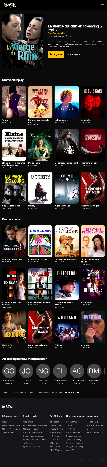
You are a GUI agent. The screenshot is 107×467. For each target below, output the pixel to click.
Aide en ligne (29, 422)
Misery (31, 206)
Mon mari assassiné (12, 259)
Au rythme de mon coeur (90, 260)
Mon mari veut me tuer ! (66, 163)
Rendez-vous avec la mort (38, 121)
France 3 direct (57, 429)
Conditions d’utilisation (33, 436)
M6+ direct (55, 436)
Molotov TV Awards (75, 443)
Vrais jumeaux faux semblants (11, 303)
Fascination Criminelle (39, 302)
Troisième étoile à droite (64, 303)
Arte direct (55, 439)
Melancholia (34, 163)
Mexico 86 (7, 345)
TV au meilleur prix (95, 432)
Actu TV (70, 450)
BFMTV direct (56, 450)
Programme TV (73, 422)
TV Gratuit (71, 429)
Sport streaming (73, 439)
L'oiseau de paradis (37, 259)
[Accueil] (9, 5)
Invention (85, 345)
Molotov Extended (95, 425)
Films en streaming (56, 36)
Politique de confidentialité (35, 425)
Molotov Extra (93, 422)
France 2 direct (56, 425)
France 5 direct (56, 432)
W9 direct (54, 443)
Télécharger (28, 443)
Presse (5, 422)
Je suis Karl (86, 120)
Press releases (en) (11, 425)
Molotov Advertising (11, 429)
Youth (5, 120)
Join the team (8, 432)
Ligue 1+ (90, 429)
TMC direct (55, 446)
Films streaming (73, 432)
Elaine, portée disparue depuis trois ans (13, 164)
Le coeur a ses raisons (66, 259)
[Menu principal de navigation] (102, 5)
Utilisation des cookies (33, 432)
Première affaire (89, 163)
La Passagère (61, 120)
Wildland (59, 345)
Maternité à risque (90, 206)
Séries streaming (73, 436)
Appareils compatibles (33, 446)
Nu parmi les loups (11, 206)
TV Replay (71, 425)
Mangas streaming (74, 446)
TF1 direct (54, 422)
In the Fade (86, 302)
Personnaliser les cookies (34, 439)
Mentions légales (30, 429)
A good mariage (62, 206)
